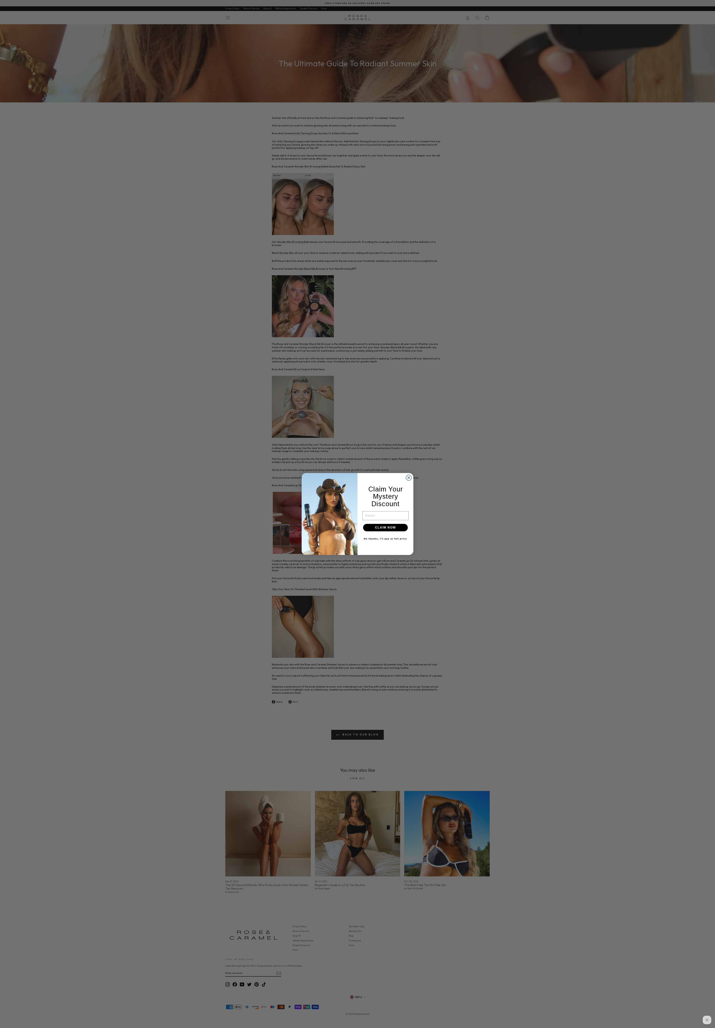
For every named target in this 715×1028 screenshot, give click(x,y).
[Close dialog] (408, 477)
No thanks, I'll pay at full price (385, 538)
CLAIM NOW (385, 527)
